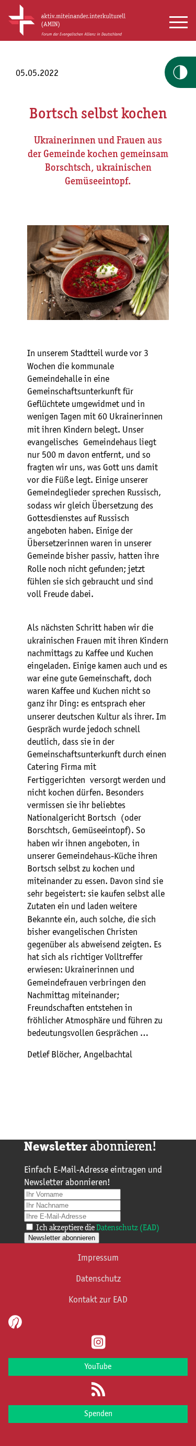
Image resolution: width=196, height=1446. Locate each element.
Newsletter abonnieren (61, 1238)
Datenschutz (98, 1279)
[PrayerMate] (13, 1322)
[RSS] (98, 1390)
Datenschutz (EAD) (127, 1228)
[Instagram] (98, 1343)
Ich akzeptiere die (97, 1228)
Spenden (98, 1414)
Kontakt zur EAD (98, 1300)
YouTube (98, 1367)
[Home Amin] (66, 35)
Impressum (98, 1258)
